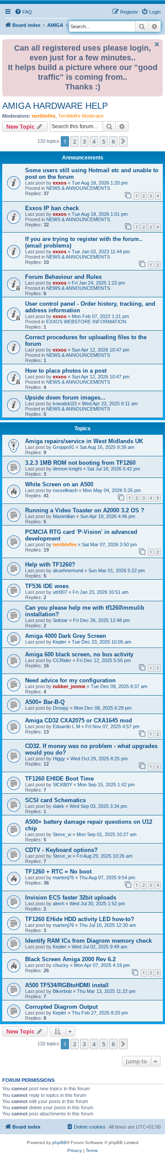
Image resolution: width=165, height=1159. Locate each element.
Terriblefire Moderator (81, 115)
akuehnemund (68, 570)
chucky (61, 965)
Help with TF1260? (50, 564)
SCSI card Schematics (55, 800)
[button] (123, 141)
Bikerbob (62, 991)
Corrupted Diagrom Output (61, 1006)
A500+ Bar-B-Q (45, 702)
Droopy (61, 708)
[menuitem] (23, 12)
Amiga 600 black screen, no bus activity (79, 654)
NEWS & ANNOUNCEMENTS (78, 188)
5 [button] (103, 141)
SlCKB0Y (62, 784)
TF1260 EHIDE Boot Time (59, 778)
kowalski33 (65, 403)
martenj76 (63, 877)
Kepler (59, 641)
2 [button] (74, 141)
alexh (58, 903)
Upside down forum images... (65, 397)
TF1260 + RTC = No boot (58, 871)
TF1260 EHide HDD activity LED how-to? (79, 919)
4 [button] (93, 141)
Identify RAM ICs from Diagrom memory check (88, 940)
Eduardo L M (66, 726)
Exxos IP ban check (52, 208)
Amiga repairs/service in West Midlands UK (84, 441)
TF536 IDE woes (47, 586)
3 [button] (84, 141)
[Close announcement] (157, 44)
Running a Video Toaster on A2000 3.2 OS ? (84, 510)
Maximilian (64, 516)
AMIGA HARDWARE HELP (55, 106)
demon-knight (67, 468)
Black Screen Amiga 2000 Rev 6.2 (70, 959)
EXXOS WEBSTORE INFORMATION (86, 321)
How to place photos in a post (65, 370)
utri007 (60, 592)
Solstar (60, 620)
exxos (59, 182)
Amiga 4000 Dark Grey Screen (65, 636)
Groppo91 (63, 447)
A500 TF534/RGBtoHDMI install (67, 985)
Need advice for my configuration (70, 680)
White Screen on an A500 (59, 484)
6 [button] (113, 141)
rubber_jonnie (69, 686)
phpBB (59, 1142)
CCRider (62, 660)
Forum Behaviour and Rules (63, 277)
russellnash (65, 490)
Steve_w (62, 834)
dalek (58, 806)
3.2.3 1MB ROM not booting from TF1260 (80, 462)
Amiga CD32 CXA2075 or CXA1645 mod (78, 720)
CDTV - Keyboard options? (61, 850)
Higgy (59, 758)
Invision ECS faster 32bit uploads (70, 897)
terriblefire (43, 115)
